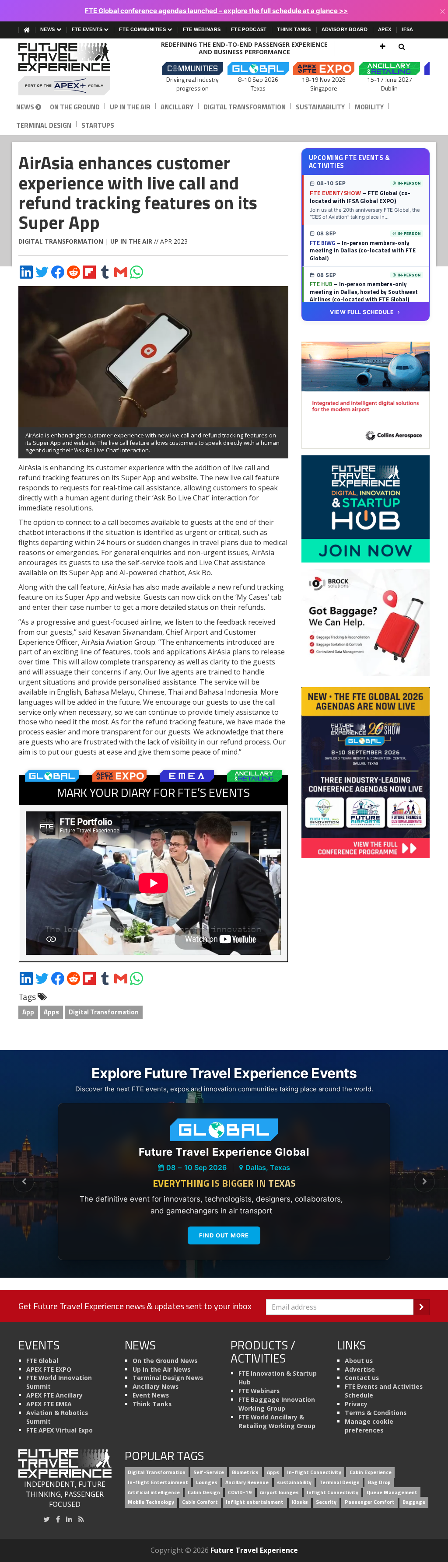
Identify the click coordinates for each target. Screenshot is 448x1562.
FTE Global (42, 1360)
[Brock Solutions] (365, 622)
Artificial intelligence (154, 1492)
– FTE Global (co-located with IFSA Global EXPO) (360, 197)
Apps (51, 1012)
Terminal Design (43, 125)
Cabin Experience (371, 1472)
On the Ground (75, 107)
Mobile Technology (151, 1502)
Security (326, 1502)
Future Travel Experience (254, 1550)
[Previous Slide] (23, 1181)
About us (359, 1360)
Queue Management (392, 1492)
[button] (382, 46)
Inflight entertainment (255, 1502)
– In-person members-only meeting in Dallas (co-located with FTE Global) (363, 250)
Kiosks (300, 1502)
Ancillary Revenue (247, 1482)
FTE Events (88, 29)
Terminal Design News (168, 1377)
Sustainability (320, 107)
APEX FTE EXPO (48, 1369)
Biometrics (245, 1472)
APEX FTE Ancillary (54, 1395)
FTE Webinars (202, 29)
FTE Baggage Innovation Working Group (276, 1403)
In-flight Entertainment (158, 1482)
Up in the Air (130, 107)
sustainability (294, 1482)
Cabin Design (204, 1492)
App (28, 1012)
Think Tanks (294, 29)
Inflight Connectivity (332, 1492)
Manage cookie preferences (369, 1425)
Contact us (362, 1377)
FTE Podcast (248, 29)
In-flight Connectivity (314, 1472)
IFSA (407, 29)
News (48, 29)
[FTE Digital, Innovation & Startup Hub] (365, 508)
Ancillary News (155, 1386)
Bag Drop (379, 1482)
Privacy (356, 1404)
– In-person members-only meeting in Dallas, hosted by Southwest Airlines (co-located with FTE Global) (364, 292)
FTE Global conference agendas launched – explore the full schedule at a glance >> (216, 11)
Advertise (360, 1369)
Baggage (413, 1502)
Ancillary (177, 107)
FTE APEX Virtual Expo (59, 1430)
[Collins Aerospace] (365, 394)
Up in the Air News (161, 1369)
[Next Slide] (424, 1181)
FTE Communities (143, 29)
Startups (97, 125)
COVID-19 (240, 1492)
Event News (151, 1395)
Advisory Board (345, 29)
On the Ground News (165, 1360)
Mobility (369, 107)
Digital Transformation (244, 107)
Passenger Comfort (370, 1502)
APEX (384, 29)
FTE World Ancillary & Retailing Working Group (276, 1421)
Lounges (206, 1482)
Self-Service (208, 1472)
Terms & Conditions (375, 1412)
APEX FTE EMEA (49, 1404)
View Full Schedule (362, 312)
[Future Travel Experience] (65, 69)
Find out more (224, 1235)
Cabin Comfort (200, 1502)
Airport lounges (279, 1492)
